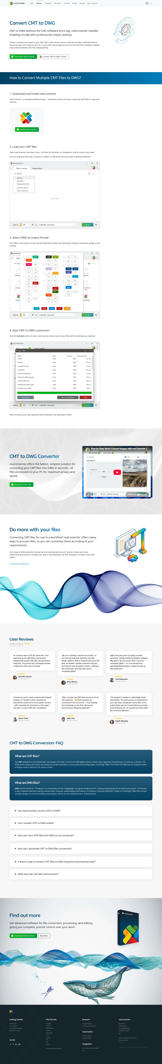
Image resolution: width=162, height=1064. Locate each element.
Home (31, 3)
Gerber (48, 1037)
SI (125, 1042)
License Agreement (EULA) (128, 1038)
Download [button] (24, 56)
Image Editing (87, 1023)
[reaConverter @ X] (11, 1044)
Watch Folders (87, 1038)
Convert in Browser (16, 1028)
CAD (47, 1035)
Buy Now (82, 3)
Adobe (48, 1030)
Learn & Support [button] (92, 3)
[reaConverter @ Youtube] (19, 1044)
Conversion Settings (89, 1026)
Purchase (122, 1023)
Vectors (48, 1026)
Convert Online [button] (54, 56)
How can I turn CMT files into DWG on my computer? (46, 835)
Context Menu (87, 1036)
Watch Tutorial (15, 1030)
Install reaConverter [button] (28, 129)
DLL (83, 1050)
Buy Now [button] (44, 935)
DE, (120, 1042)
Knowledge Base (124, 1028)
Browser (74, 3)
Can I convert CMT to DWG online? (36, 823)
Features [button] (39, 3)
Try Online (67, 3)
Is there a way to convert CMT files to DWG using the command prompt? (57, 861)
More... (48, 1044)
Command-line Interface (90, 1048)
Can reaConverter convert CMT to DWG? (39, 810)
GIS (47, 1040)
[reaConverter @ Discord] (16, 1044)
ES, (122, 1042)
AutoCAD (69, 788)
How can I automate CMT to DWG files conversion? (45, 848)
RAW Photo (49, 1028)
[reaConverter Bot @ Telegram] (119, 1033)
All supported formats (53, 1048)
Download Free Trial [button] (22, 484)
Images (48, 1023)
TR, (124, 1042)
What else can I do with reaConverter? (38, 874)
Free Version (57, 3)
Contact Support (124, 1030)
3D (47, 1042)
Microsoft (49, 1033)
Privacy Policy (123, 1040)
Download (48, 3)
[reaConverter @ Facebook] (13, 1044)
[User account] (150, 3)
